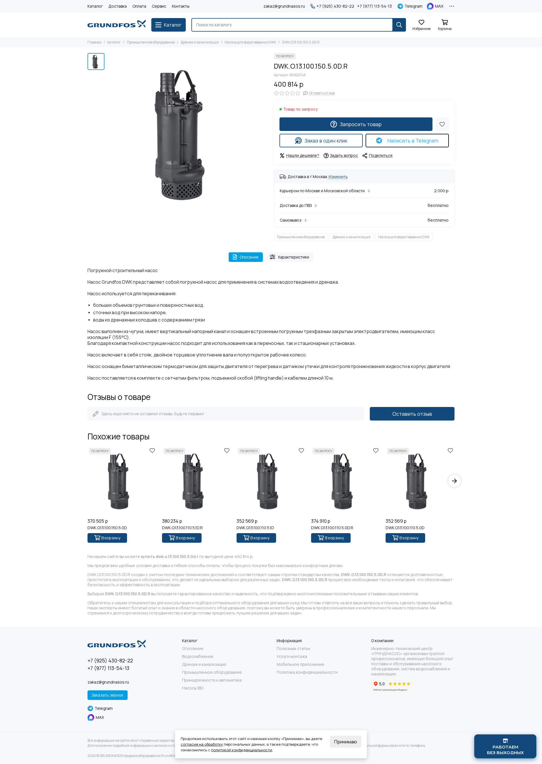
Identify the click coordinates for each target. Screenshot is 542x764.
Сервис (159, 6)
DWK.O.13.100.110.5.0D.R (332, 527)
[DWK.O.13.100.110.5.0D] (420, 480)
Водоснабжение (197, 656)
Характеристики (293, 257)
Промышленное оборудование (151, 42)
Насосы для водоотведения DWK (250, 42)
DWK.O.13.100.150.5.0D (107, 527)
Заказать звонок (107, 695)
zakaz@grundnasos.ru (284, 6)
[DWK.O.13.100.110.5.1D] (271, 480)
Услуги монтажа (292, 656)
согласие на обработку (202, 744)
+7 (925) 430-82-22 (335, 6)
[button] (87, 481)
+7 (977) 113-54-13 (374, 6)
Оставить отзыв (412, 413)
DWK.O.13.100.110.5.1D (255, 527)
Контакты (180, 6)
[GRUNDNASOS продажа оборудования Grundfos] (117, 25)
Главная (94, 42)
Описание (249, 257)
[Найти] (399, 25)
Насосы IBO (193, 688)
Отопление (193, 648)
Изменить (338, 177)
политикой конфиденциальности (241, 749)
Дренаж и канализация (200, 42)
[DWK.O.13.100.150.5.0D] (122, 480)
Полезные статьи (293, 648)
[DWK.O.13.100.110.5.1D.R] (196, 480)
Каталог (95, 6)
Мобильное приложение (300, 664)
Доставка (117, 6)
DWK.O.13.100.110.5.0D (405, 527)
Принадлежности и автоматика (212, 680)
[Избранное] (442, 124)
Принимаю (345, 742)
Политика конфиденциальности (307, 672)
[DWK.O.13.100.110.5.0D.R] (345, 480)
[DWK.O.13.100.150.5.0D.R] (187, 133)
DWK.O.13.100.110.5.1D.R (182, 527)
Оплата (139, 6)
